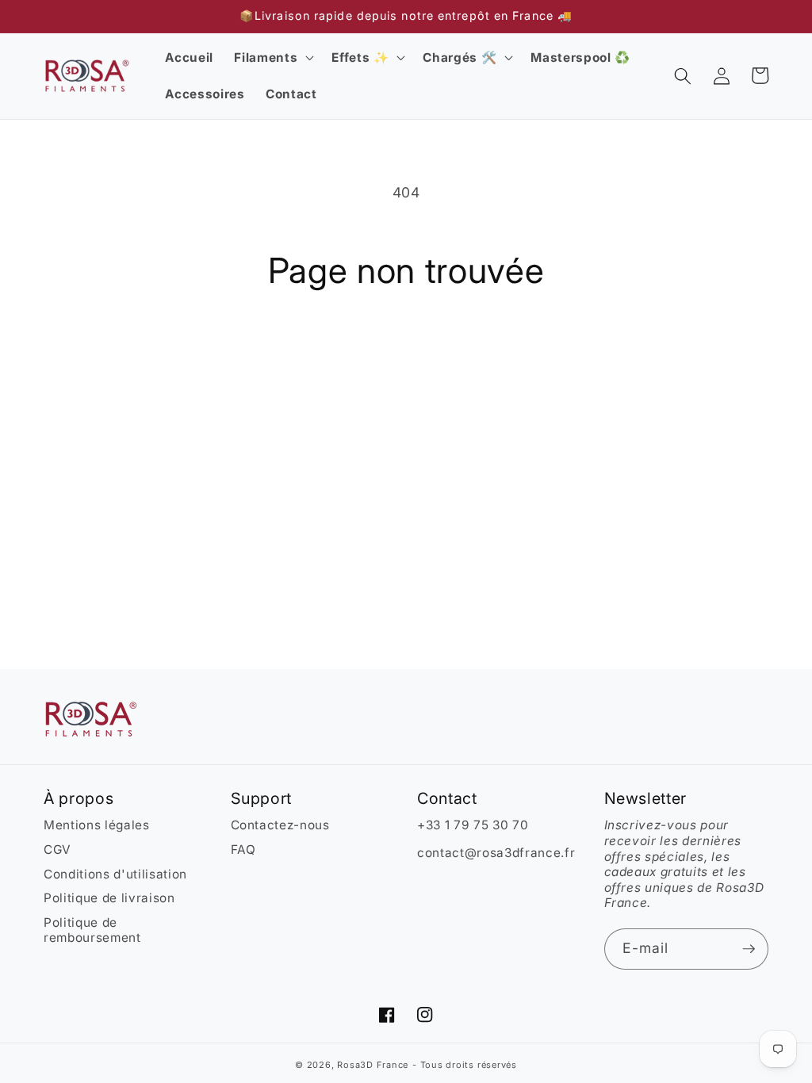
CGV (57, 849)
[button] (272, 58)
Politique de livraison (109, 897)
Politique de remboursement (92, 930)
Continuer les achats (406, 357)
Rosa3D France (372, 1064)
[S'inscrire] (749, 949)
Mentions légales (97, 824)
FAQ (243, 849)
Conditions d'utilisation (115, 874)
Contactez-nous (280, 824)
